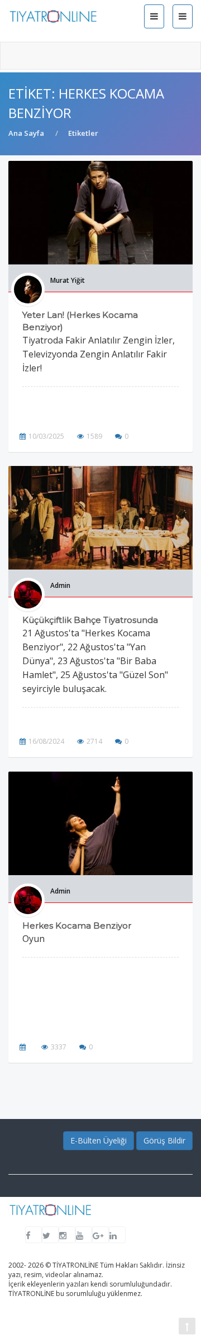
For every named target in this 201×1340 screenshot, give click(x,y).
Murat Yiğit (67, 280)
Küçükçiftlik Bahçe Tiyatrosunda (90, 620)
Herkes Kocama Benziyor (76, 925)
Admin (60, 585)
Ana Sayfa (26, 133)
